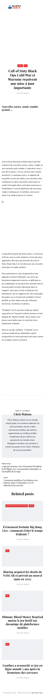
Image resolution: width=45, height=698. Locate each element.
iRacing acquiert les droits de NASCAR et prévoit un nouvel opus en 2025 (22, 575)
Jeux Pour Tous (37, 693)
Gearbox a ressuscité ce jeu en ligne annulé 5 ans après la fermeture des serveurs (22, 668)
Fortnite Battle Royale (16, 506)
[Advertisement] (22, 37)
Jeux (20, 65)
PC (26, 65)
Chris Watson (24, 93)
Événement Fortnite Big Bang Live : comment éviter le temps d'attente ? (22, 530)
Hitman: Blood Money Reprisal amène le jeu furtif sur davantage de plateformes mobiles (22, 622)
